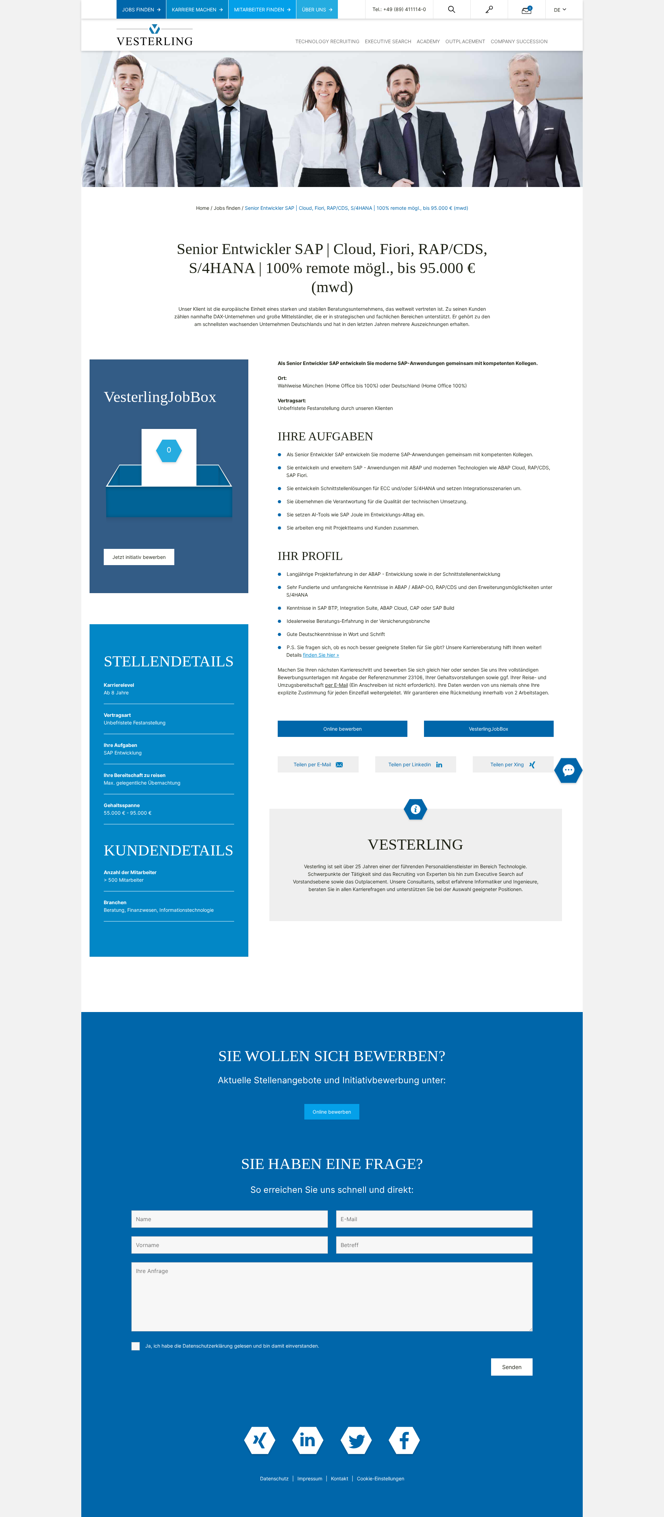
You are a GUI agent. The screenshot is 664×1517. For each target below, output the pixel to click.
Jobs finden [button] (138, 9)
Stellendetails (169, 661)
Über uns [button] (314, 9)
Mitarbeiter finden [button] (259, 9)
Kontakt (339, 1478)
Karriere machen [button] (194, 9)
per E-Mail (336, 685)
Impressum (309, 1478)
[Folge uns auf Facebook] (404, 1441)
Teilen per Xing (507, 764)
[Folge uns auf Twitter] (356, 1441)
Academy (428, 41)
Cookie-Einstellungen (380, 1478)
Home (202, 208)
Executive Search (388, 41)
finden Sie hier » (321, 655)
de (558, 10)
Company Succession (519, 41)
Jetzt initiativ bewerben (139, 557)
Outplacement (465, 41)
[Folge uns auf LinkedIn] (308, 1441)
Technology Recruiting (327, 41)
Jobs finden (227, 208)
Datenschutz (274, 1478)
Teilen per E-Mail (312, 764)
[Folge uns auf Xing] (260, 1441)
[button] (451, 9)
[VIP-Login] (489, 9)
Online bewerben (332, 1112)
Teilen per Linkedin (409, 764)
